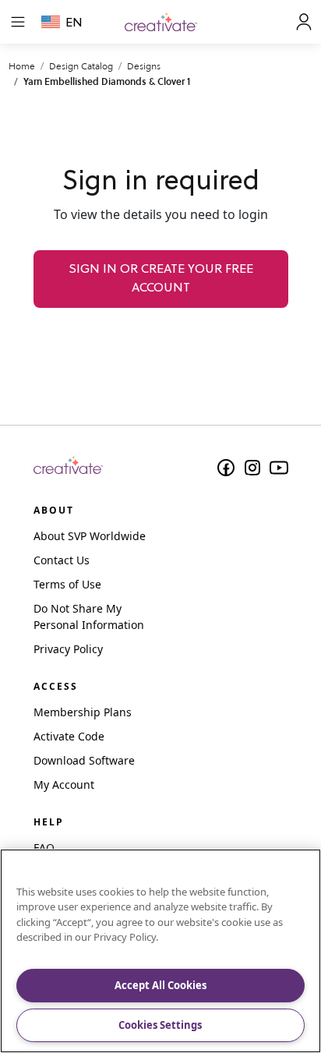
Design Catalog (81, 65)
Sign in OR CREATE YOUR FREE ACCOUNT (161, 279)
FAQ (44, 847)
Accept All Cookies (160, 985)
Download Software (84, 760)
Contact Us (62, 560)
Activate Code (69, 736)
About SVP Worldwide (90, 535)
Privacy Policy (68, 648)
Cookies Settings (160, 1025)
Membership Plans (83, 712)
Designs (143, 65)
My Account (64, 784)
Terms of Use (67, 584)
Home (22, 65)
